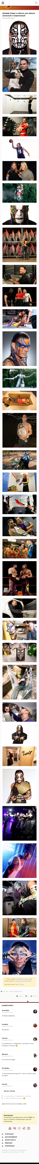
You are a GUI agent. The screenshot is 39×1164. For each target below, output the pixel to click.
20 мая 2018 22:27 (7, 1026)
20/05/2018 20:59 (8, 18)
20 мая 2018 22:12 (7, 1012)
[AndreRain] (35, 1010)
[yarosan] (35, 1084)
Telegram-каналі (22, 979)
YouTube (21, 984)
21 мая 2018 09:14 (7, 1056)
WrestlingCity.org (22, 1150)
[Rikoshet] (35, 1054)
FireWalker (5, 1068)
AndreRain (5, 1010)
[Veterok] (35, 1038)
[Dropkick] (35, 1024)
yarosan (4, 1084)
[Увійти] (3, 3)
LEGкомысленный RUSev (23, 981)
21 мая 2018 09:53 (7, 1070)
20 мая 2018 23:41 (7, 1040)
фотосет (6, 991)
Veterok (20, 996)
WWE (11, 991)
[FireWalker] (35, 1068)
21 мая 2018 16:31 (7, 1086)
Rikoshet (5, 1054)
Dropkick (5, 1024)
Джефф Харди (17, 991)
